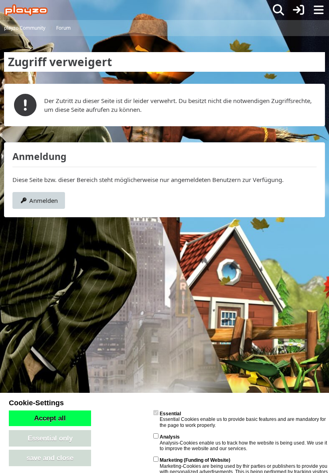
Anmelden (43, 200)
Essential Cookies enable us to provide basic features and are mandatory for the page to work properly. (243, 419)
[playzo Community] (25, 10)
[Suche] (278, 10)
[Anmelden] (298, 10)
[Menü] (319, 10)
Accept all (50, 418)
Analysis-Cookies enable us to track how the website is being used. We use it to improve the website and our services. (243, 442)
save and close (49, 457)
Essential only (50, 438)
